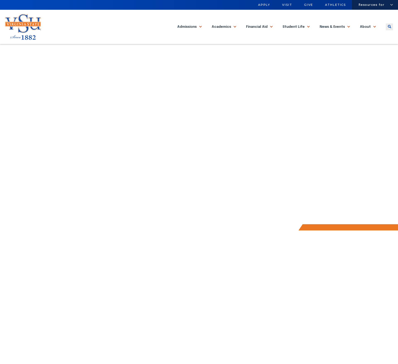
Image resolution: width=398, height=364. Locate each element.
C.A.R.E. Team (70, 330)
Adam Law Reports (146, 327)
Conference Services (148, 313)
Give (308, 5)
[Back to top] (391, 349)
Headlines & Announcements (224, 287)
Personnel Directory (147, 305)
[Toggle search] (389, 26)
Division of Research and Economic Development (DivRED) (158, 281)
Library (66, 308)
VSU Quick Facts (121, 210)
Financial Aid (257, 27)
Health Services (144, 320)
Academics (222, 27)
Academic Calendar (147, 265)
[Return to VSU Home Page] (62, 49)
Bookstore (69, 279)
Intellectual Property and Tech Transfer (142, 194)
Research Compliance (127, 163)
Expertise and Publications (131, 178)
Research (74, 49)
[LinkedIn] (74, 358)
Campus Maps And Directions (154, 298)
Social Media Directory (219, 265)
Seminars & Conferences (129, 202)
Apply (264, 5)
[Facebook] (63, 358)
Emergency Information (79, 294)
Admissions (187, 27)
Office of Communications (81, 323)
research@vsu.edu (228, 177)
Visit (287, 5)
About (366, 27)
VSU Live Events (214, 279)
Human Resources (75, 301)
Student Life (294, 27)
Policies (331, 357)
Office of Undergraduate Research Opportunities (151, 186)
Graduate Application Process (84, 272)
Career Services (73, 287)
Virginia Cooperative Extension (156, 291)
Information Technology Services (87, 316)
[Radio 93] (107, 358)
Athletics (335, 5)
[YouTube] (96, 358)
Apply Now (69, 265)
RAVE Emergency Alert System (225, 272)
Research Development (128, 171)
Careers (138, 272)
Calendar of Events (217, 294)
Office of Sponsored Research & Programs (144, 155)
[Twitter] (85, 358)
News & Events (333, 27)
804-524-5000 (327, 318)
